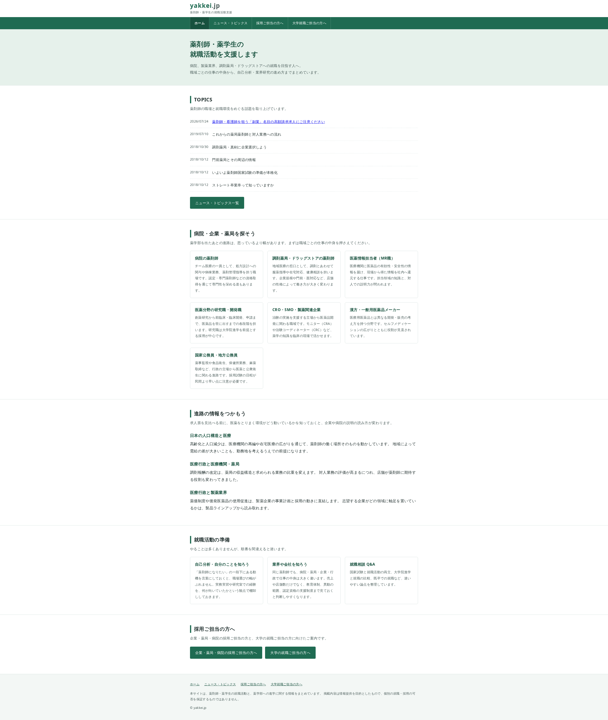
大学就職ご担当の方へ (309, 23)
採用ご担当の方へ (270, 23)
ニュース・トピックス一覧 (217, 202)
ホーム (200, 23)
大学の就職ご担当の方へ (290, 652)
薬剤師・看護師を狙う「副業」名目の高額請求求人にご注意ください (268, 121)
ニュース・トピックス (230, 23)
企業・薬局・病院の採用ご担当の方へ (226, 652)
